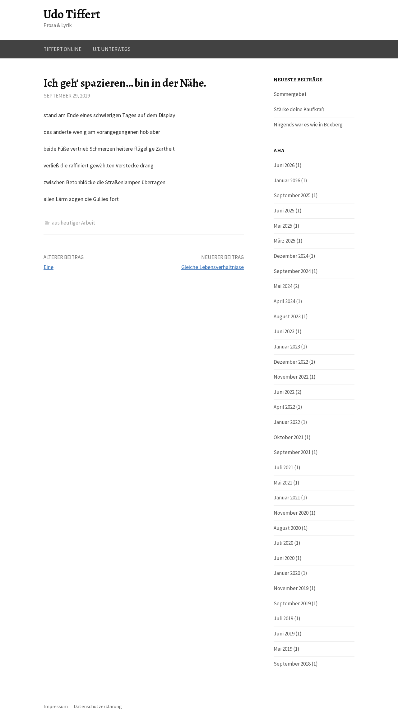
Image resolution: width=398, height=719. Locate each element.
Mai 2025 (283, 225)
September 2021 (292, 452)
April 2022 (284, 406)
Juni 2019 (284, 633)
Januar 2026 (287, 180)
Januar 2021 (287, 497)
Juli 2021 (283, 467)
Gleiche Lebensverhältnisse (212, 267)
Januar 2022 (287, 422)
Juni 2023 (284, 331)
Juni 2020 (284, 558)
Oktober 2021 (288, 437)
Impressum (56, 706)
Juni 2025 (284, 210)
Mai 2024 (283, 286)
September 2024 (292, 271)
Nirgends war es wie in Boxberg (308, 124)
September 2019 (292, 603)
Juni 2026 (284, 165)
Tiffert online (62, 49)
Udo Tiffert (72, 14)
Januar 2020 (287, 573)
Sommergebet (290, 94)
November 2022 (291, 376)
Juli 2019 (283, 618)
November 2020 (291, 512)
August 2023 (287, 316)
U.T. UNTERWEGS (112, 49)
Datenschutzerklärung (98, 706)
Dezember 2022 (291, 361)
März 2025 (284, 240)
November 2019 (291, 588)
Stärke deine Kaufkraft (299, 109)
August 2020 (287, 528)
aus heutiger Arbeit (73, 222)
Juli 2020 (283, 542)
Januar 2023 (287, 346)
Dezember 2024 (291, 256)
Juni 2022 (284, 392)
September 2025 (292, 195)
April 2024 (284, 301)
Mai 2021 (283, 482)
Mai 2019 (283, 648)
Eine (48, 267)
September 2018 (292, 663)
